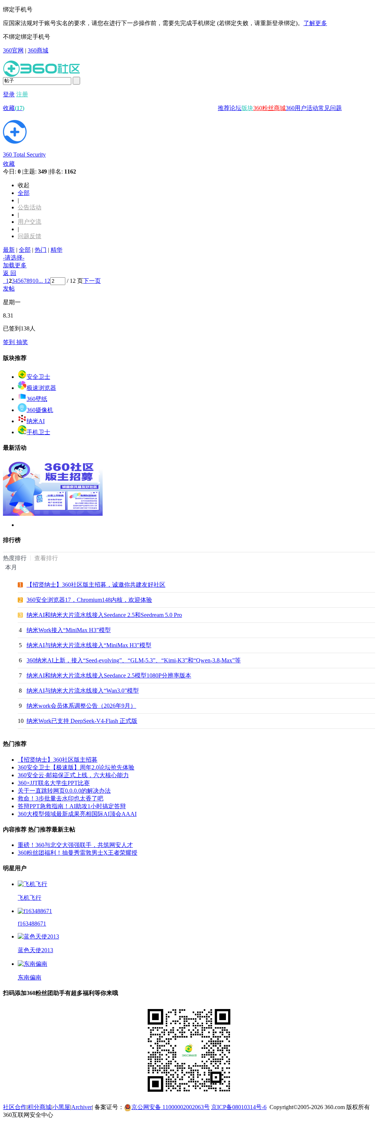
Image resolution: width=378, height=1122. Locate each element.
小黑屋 (61, 1107)
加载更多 (15, 265)
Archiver (81, 1107)
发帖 (9, 288)
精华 (56, 250)
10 (35, 281)
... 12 (44, 281)
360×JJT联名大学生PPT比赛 (54, 783)
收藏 (13, 108)
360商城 (38, 50)
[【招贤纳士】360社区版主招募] (53, 514)
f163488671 (32, 923)
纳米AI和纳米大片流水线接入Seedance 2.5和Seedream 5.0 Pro (104, 615)
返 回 (9, 273)
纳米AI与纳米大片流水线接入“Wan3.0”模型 (83, 690)
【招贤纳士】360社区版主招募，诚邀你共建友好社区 (96, 584)
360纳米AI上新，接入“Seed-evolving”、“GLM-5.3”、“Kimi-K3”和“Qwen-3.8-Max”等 (134, 660)
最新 (9, 250)
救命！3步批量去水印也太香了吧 (60, 798)
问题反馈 (29, 236)
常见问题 (330, 108)
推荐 (224, 108)
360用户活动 (302, 108)
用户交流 (29, 222)
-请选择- (13, 257)
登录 (9, 94)
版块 (247, 108)
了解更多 (315, 23)
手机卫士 (38, 432)
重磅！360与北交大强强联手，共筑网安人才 (75, 845)
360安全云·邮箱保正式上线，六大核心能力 (73, 775)
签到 (9, 342)
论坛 (235, 108)
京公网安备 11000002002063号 (170, 1107)
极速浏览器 (41, 388)
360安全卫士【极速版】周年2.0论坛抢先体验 (76, 767)
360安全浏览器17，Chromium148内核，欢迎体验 (89, 600)
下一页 (92, 281)
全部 (24, 193)
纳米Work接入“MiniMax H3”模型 (69, 630)
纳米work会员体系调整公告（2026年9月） (81, 706)
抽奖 (22, 342)
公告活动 (29, 207)
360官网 (13, 50)
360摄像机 (40, 410)
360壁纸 (37, 399)
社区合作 (15, 1107)
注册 (22, 94)
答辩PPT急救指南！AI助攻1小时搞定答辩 (72, 806)
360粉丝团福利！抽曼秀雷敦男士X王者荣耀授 (77, 853)
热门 (41, 250)
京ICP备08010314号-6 (239, 1107)
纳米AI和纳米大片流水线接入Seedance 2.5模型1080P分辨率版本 (109, 675)
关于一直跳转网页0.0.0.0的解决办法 (64, 791)
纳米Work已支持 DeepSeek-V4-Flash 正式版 (82, 721)
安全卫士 (38, 377)
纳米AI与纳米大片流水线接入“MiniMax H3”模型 (89, 645)
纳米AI (36, 421)
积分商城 (39, 1107)
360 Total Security (24, 154)
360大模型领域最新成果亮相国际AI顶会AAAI (77, 814)
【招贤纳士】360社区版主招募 (57, 759)
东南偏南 (29, 977)
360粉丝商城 (269, 108)
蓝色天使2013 (35, 950)
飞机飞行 (29, 898)
